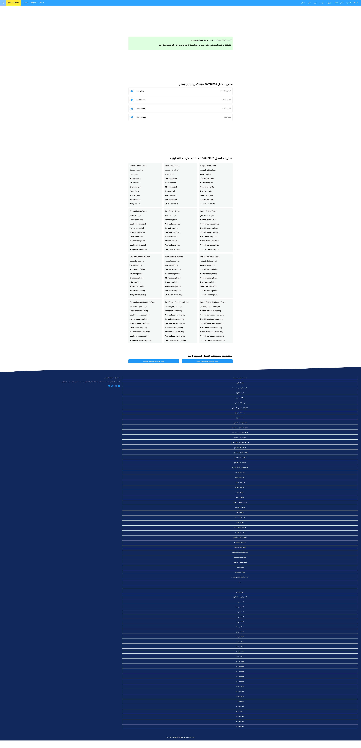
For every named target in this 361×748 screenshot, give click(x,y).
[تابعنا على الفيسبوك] (119, 386)
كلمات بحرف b (240, 607)
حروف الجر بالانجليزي (240, 542)
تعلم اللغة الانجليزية (352, 2)
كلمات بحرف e (240, 622)
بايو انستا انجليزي (239, 532)
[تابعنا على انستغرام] (116, 386)
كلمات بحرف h (240, 636)
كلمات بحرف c (240, 612)
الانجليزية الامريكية (240, 507)
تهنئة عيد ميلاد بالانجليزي (240, 537)
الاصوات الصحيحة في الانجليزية (240, 452)
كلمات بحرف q (240, 681)
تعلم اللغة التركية (240, 487)
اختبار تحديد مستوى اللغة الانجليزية (240, 442)
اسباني (303, 2)
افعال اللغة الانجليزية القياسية (240, 427)
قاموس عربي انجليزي (240, 462)
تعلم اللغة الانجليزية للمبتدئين (240, 408)
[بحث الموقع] (3, 3)
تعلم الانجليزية (339, 2)
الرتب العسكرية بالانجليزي (240, 562)
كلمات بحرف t (240, 696)
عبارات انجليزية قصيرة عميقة (240, 552)
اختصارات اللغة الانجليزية (240, 437)
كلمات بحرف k (240, 651)
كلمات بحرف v (240, 706)
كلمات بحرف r (240, 686)
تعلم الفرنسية (240, 512)
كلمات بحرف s (240, 691)
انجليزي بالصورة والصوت (240, 502)
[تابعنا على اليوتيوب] (112, 386)
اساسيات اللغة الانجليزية (239, 378)
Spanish (33, 2)
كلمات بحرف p (240, 676)
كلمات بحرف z (240, 726)
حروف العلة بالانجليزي (240, 447)
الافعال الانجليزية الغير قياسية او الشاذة (207, 361)
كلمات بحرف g (240, 632)
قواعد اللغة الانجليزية (240, 403)
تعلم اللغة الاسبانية (240, 482)
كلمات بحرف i (240, 641)
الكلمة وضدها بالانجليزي (239, 422)
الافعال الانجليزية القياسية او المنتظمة (153, 361)
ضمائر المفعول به (240, 572)
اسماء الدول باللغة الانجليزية (240, 467)
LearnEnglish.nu (13, 3)
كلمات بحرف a (240, 602)
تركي (315, 2)
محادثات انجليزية (239, 398)
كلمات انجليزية (240, 393)
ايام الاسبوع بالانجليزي (240, 547)
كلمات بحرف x (240, 716)
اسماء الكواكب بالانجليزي (240, 597)
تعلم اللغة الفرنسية (240, 472)
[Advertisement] (180, 21)
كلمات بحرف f (240, 627)
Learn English (240, 492)
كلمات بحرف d (240, 617)
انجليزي (329, 2)
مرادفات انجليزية (239, 418)
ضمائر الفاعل (240, 567)
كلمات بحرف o (240, 671)
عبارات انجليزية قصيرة (240, 557)
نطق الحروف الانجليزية (240, 527)
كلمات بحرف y (240, 721)
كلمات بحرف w (240, 711)
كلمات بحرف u (240, 701)
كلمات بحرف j (240, 646)
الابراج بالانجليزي (240, 592)
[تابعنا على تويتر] (109, 386)
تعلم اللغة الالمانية (240, 477)
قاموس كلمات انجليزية (240, 457)
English (26, 2)
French (41, 2)
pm (240, 582)
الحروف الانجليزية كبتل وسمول (239, 577)
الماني (309, 2)
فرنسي (321, 2)
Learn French (240, 522)
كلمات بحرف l (240, 656)
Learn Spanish (240, 497)
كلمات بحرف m (240, 661)
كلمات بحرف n (240, 666)
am (240, 587)
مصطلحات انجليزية (240, 413)
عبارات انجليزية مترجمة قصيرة (240, 388)
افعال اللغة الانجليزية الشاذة (240, 432)
